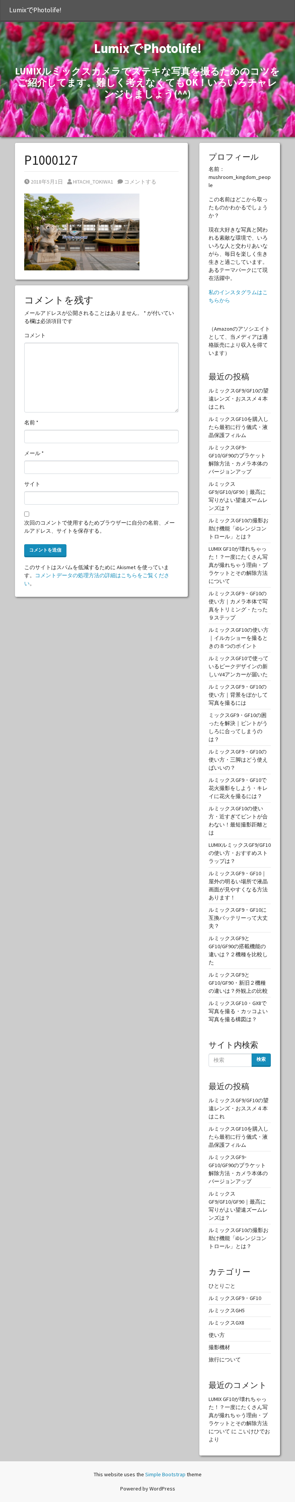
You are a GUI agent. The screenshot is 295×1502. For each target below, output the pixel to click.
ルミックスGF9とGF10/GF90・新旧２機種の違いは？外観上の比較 (238, 982)
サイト (32, 483)
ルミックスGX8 (226, 1322)
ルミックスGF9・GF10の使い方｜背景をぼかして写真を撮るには (238, 694)
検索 (261, 1059)
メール (34, 453)
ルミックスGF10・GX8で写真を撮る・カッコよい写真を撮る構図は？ (238, 1011)
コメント (35, 335)
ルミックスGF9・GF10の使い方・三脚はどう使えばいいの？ (238, 759)
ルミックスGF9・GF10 (235, 1298)
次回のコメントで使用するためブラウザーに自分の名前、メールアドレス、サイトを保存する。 (99, 526)
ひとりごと (222, 1285)
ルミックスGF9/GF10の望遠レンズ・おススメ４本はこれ (238, 398)
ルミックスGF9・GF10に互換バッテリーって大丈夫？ (238, 917)
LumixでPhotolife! (35, 10)
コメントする (139, 181)
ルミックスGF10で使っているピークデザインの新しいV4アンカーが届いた (238, 666)
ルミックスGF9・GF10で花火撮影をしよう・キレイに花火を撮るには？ (238, 788)
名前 (31, 422)
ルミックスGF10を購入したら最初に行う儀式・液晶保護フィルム (238, 427)
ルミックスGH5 (227, 1310)
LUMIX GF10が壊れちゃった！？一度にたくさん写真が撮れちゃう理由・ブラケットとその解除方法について (238, 565)
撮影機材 (219, 1347)
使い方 (217, 1334)
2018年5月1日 (46, 181)
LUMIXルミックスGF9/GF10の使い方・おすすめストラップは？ (240, 852)
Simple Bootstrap (165, 1474)
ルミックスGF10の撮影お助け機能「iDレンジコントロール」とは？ (238, 528)
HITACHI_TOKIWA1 (93, 181)
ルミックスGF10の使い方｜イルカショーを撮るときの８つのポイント (238, 637)
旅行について (225, 1359)
